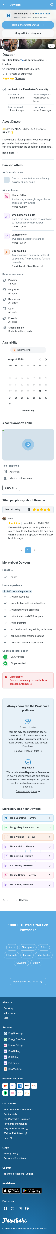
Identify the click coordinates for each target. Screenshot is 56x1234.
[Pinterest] (27, 1208)
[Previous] (21, 550)
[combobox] (28, 350)
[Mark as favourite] (51, 4)
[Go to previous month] (40, 359)
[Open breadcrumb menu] (12, 900)
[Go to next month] (46, 359)
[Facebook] (5, 1208)
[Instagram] (20, 1208)
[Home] (3, 900)
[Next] (35, 550)
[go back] (4, 5)
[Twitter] (13, 1208)
